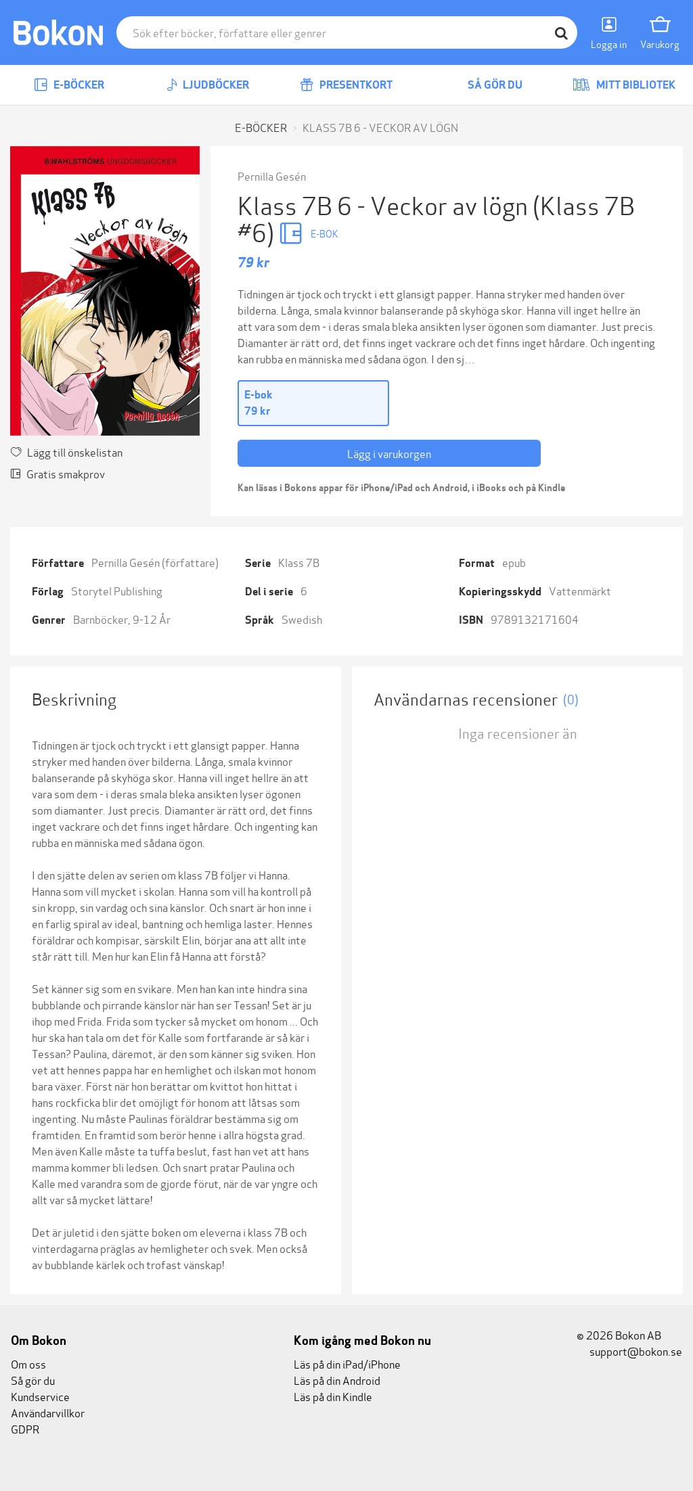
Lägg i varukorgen (389, 453)
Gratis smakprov (65, 473)
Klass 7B (298, 562)
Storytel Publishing (116, 590)
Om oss (28, 1363)
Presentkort (355, 85)
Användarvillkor (48, 1412)
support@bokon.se (634, 1350)
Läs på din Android (337, 1379)
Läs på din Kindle (333, 1396)
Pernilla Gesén (272, 175)
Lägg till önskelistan (74, 451)
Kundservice (40, 1396)
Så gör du (494, 85)
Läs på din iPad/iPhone (347, 1363)
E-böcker (77, 85)
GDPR (25, 1428)
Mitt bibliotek (634, 85)
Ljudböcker (215, 85)
